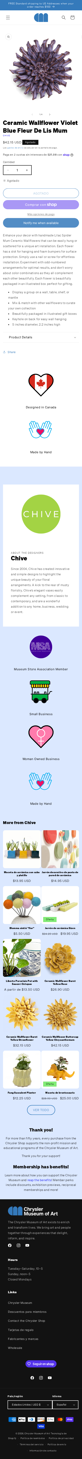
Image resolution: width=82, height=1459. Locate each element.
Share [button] (12, 352)
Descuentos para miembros (27, 1311)
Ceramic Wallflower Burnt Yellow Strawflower (21, 1038)
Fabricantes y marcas (23, 1339)
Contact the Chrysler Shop (26, 1320)
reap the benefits (39, 1180)
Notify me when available (41, 223)
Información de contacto (43, 1450)
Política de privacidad (61, 1438)
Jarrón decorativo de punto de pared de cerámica (60, 874)
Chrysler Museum (20, 1302)
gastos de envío (15, 147)
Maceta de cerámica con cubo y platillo (22, 874)
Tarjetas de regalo (21, 1330)
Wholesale (15, 1347)
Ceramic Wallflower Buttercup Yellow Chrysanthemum (60, 1038)
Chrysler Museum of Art (37, 1433)
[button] (8, 17)
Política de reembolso (32, 1438)
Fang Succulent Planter (22, 1092)
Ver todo (41, 1110)
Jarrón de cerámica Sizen (60, 928)
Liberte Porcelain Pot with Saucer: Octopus (22, 982)
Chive (6, 135)
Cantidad (9, 162)
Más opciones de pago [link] (41, 214)
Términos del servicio (32, 1444)
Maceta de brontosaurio (60, 1092)
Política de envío (57, 1444)
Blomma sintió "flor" (22, 928)
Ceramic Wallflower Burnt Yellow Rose (60, 982)
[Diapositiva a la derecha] (49, 114)
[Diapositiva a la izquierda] (32, 114)
